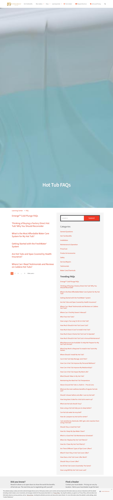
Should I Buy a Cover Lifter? (69, 461)
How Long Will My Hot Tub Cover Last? (73, 470)
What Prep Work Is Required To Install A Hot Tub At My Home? (78, 349)
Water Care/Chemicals (67, 270)
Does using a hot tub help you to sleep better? (75, 408)
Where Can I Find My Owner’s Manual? (73, 312)
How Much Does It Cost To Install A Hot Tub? (75, 330)
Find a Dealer (68, 4)
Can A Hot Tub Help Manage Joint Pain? (73, 359)
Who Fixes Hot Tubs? (67, 317)
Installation (64, 240)
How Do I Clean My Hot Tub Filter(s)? (72, 444)
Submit (92, 218)
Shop (47, 4)
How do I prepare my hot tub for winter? (74, 417)
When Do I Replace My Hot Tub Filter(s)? (73, 440)
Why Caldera (39, 4)
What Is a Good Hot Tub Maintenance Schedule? (76, 435)
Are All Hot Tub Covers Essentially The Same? (75, 466)
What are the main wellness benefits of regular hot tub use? (78, 390)
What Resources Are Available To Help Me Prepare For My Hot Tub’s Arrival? (79, 344)
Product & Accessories (67, 253)
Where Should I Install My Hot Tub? (72, 354)
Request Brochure (82, 4)
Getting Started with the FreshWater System (29, 245)
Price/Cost (63, 249)
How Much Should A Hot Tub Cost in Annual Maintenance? (80, 338)
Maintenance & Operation (69, 244)
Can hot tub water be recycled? (70, 412)
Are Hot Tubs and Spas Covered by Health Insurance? (32, 255)
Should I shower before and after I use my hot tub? (77, 395)
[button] (104, 491)
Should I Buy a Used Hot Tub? (70, 427)
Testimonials (64, 266)
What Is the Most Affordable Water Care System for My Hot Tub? (30, 235)
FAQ (27, 211)
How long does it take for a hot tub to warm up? (76, 399)
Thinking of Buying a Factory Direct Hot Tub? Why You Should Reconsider (30, 225)
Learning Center (56, 4)
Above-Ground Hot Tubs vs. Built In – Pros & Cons (77, 385)
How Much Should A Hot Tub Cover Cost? (74, 325)
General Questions (66, 232)
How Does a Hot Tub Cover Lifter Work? (73, 457)
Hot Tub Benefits (28, 4)
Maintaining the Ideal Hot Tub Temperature (75, 380)
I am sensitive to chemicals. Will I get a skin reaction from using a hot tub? (79, 422)
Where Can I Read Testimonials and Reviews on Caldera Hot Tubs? (33, 266)
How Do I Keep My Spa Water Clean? (72, 431)
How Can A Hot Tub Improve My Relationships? (76, 367)
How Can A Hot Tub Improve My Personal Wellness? (77, 363)
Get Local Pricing (96, 4)
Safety (62, 257)
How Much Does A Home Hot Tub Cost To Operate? (77, 334)
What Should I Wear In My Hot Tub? (72, 376)
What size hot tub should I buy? (71, 404)
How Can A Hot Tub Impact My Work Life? (74, 372)
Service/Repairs (65, 262)
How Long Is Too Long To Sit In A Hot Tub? (74, 321)
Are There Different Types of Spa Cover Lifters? (76, 448)
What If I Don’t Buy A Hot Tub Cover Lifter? (74, 453)
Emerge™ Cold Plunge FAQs (25, 216)
